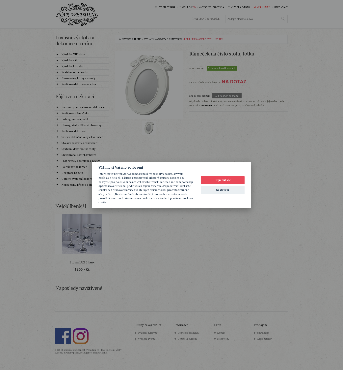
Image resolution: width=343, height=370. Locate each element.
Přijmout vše (223, 180)
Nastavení (222, 190)
